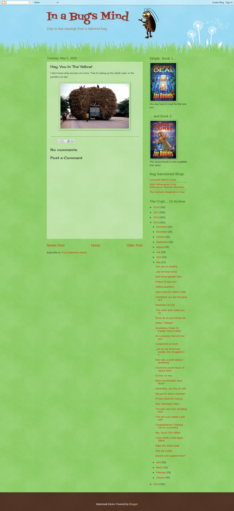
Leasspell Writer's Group (163, 180)
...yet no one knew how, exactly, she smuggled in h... (169, 352)
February (161, 472)
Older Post (135, 245)
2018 (156, 207)
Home (95, 245)
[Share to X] (65, 141)
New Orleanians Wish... (167, 404)
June (159, 257)
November (162, 232)
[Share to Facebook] (68, 141)
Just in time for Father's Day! (170, 292)
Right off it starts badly (167, 445)
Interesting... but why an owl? (170, 388)
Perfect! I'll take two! (166, 282)
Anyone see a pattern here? (170, 456)
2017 (156, 212)
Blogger (133, 504)
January (160, 477)
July (158, 252)
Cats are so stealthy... (167, 266)
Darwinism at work (165, 305)
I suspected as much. (166, 344)
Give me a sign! (163, 451)
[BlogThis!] (62, 141)
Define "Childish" (164, 323)
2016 (156, 217)
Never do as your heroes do (170, 318)
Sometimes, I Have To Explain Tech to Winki (168, 329)
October (160, 237)
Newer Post (56, 245)
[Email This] (59, 141)
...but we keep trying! (166, 271)
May (158, 262)
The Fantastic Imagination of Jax (167, 192)
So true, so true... (164, 375)
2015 (156, 222)
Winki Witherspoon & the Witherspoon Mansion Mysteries (167, 186)
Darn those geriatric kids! (168, 276)
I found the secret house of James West (169, 369)
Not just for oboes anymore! (170, 394)
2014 (156, 484)
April (159, 462)
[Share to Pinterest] (72, 141)
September (162, 242)
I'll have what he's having (168, 399)
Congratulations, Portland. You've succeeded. (169, 426)
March (159, 467)
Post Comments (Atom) (74, 252)
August (160, 247)
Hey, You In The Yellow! (168, 432)
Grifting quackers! (164, 287)
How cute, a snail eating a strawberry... (169, 361)
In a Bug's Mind (88, 17)
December (162, 227)
